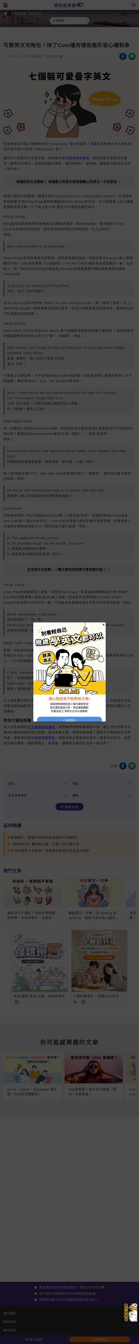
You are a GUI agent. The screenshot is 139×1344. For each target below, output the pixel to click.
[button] (135, 1305)
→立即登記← (69, 720)
